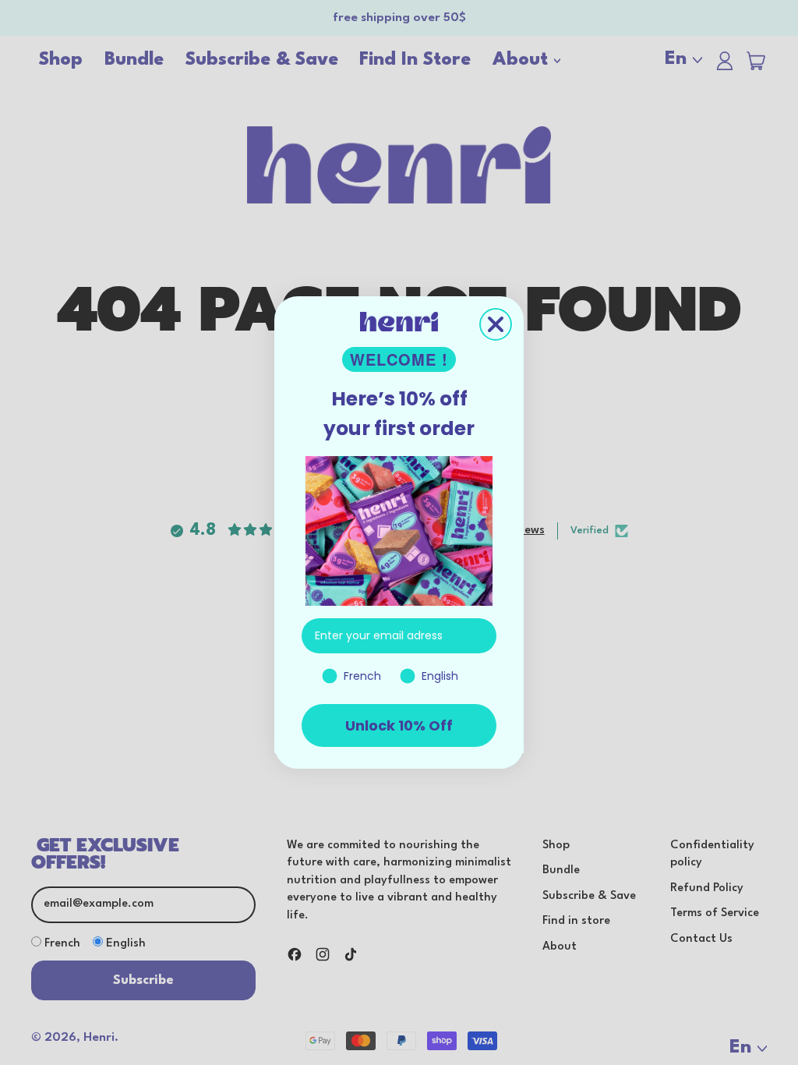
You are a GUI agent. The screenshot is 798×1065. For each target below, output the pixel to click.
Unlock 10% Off (399, 725)
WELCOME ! (399, 359)
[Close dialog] (495, 324)
